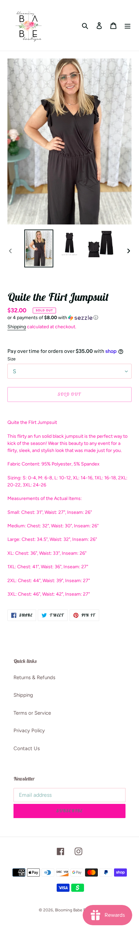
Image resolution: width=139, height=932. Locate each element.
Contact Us (26, 748)
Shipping (16, 327)
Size (11, 358)
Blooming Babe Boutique (77, 910)
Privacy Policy (29, 730)
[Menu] (127, 25)
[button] (52, 318)
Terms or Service (32, 713)
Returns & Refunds (34, 677)
